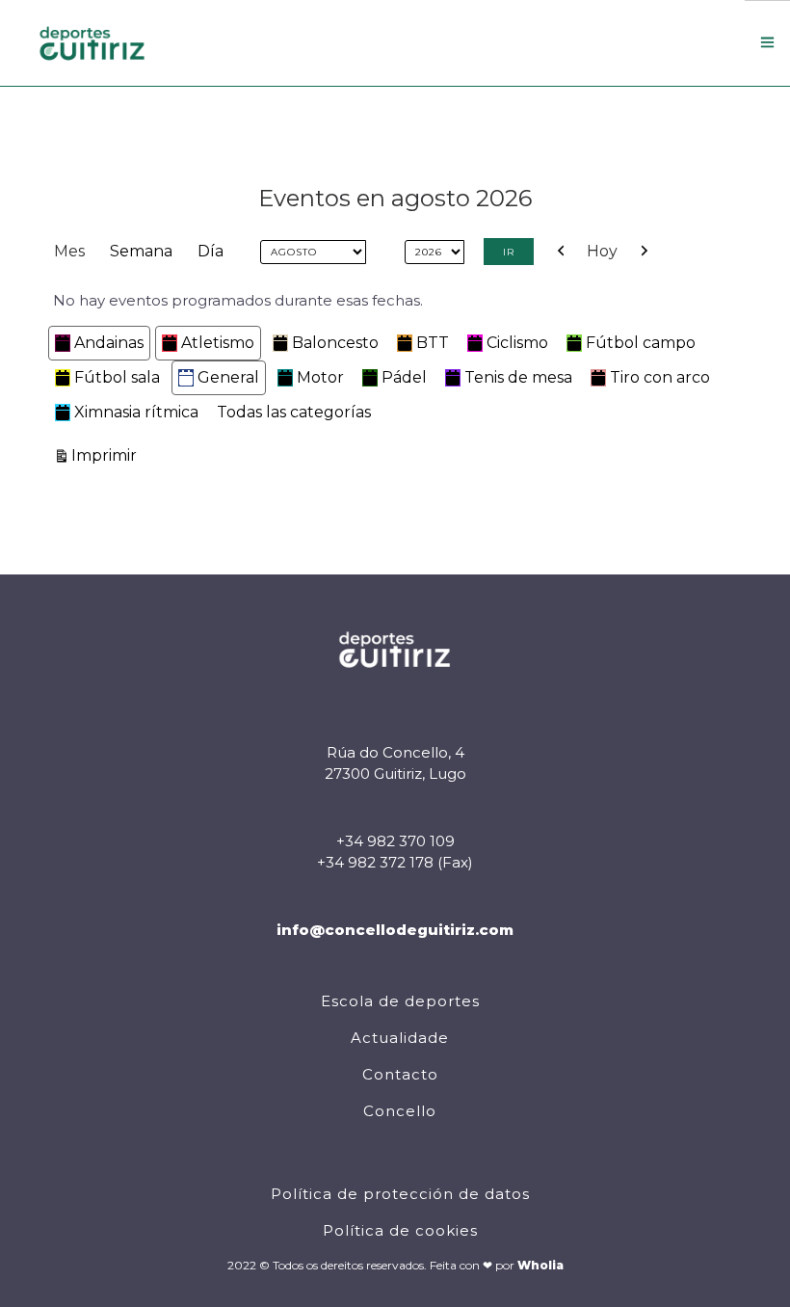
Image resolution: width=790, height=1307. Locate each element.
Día (211, 251)
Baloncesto (335, 342)
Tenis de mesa (518, 377)
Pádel (404, 377)
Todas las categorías (294, 412)
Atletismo (217, 342)
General (228, 377)
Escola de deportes (400, 1001)
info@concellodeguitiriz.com (395, 929)
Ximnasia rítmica (136, 412)
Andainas (109, 342)
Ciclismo (517, 342)
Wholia (540, 1265)
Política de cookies (400, 1230)
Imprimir (107, 455)
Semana (141, 251)
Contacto (400, 1074)
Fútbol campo (641, 342)
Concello (399, 1111)
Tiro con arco (660, 377)
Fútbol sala (117, 377)
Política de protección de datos (400, 1194)
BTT (432, 342)
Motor (320, 377)
